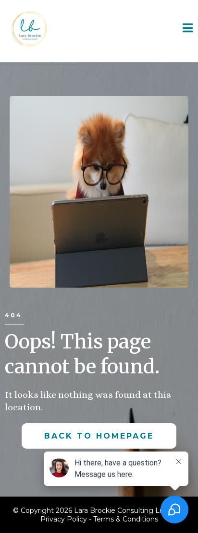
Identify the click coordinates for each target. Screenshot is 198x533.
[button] (188, 29)
